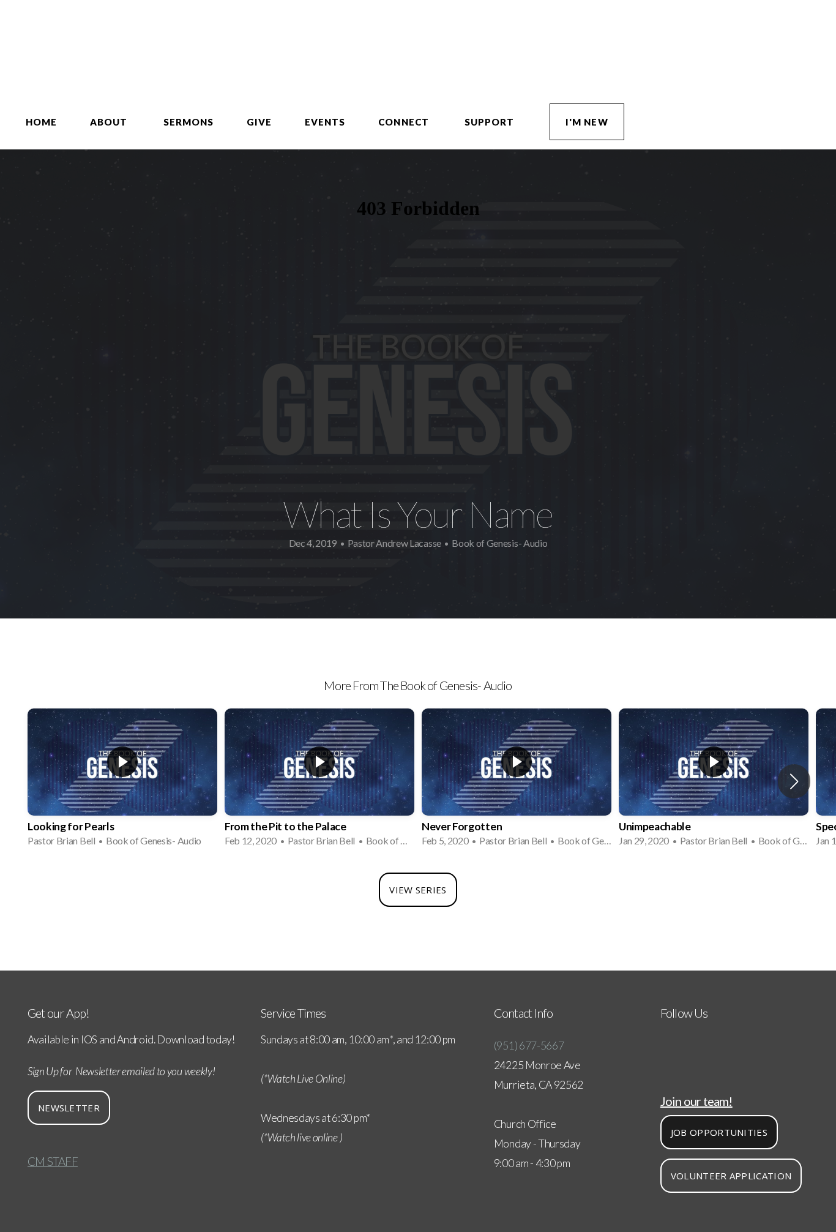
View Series (417, 890)
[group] (122, 781)
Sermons (188, 121)
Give (259, 121)
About (110, 121)
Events (325, 121)
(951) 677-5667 (529, 1045)
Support (491, 121)
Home (41, 121)
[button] (794, 781)
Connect (404, 121)
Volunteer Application (731, 1176)
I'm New (586, 121)
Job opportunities (719, 1132)
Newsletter (69, 1108)
